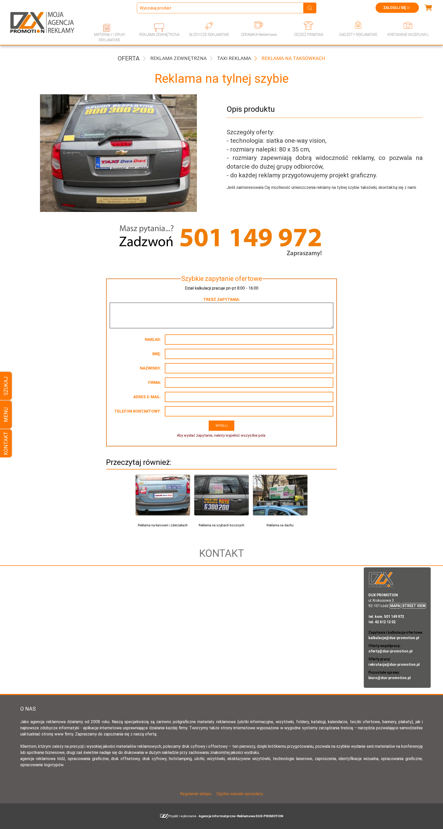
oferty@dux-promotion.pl (390, 651)
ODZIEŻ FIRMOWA (308, 35)
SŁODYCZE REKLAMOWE (209, 35)
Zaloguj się (394, 8)
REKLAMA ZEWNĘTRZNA (159, 35)
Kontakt (6, 443)
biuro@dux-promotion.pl (389, 678)
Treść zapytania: (221, 299)
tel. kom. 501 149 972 (386, 617)
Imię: (156, 354)
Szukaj (6, 385)
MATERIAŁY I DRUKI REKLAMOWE (109, 37)
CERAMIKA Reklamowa (259, 35)
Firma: (154, 382)
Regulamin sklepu (195, 793)
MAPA (395, 606)
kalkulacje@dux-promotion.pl (393, 638)
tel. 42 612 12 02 (382, 622)
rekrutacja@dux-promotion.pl (394, 664)
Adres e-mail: (147, 397)
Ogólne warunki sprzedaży (239, 793)
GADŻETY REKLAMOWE (358, 35)
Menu (6, 414)
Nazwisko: (150, 368)
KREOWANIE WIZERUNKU (407, 35)
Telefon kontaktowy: (137, 411)
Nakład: (153, 339)
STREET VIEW (413, 606)
